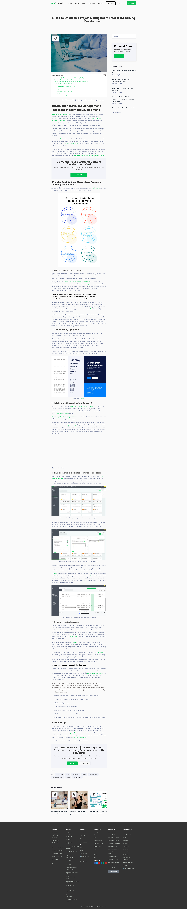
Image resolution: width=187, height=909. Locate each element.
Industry (70, 3)
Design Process (75, 774)
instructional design (93, 774)
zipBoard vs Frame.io (113, 856)
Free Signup (111, 3)
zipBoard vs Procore (113, 868)
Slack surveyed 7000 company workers (63, 417)
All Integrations (97, 832)
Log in (119, 3)
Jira (95, 837)
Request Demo (131, 3)
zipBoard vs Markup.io (113, 862)
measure (75, 642)
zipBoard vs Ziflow (112, 846)
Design (67, 774)
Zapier (95, 854)
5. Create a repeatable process (63, 89)
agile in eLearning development (70, 733)
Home (53, 100)
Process (68, 777)
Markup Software (56, 864)
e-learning (96, 188)
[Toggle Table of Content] (103, 75)
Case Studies (83, 861)
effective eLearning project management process (89, 156)
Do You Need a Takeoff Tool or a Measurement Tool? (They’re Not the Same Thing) (123, 99)
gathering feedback (63, 413)
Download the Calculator (79, 174)
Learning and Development (57, 777)
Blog (58, 100)
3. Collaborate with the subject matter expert (66, 86)
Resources (100, 3)
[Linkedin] (101, 863)
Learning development (58, 139)
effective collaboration (71, 143)
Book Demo (72, 763)
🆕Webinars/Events (84, 856)
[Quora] (106, 863)
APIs (95, 857)
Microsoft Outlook (98, 843)
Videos (81, 850)
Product (77, 3)
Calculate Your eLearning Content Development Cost (67, 79)
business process (59, 774)
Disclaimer (125, 854)
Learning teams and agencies (60, 114)
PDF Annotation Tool (57, 856)
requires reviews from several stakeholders (77, 282)
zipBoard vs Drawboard (114, 843)
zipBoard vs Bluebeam (113, 849)
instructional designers (90, 309)
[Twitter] (97, 863)
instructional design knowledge (67, 425)
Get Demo (119, 56)
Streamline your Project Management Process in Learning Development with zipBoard (73, 95)
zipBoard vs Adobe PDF (114, 865)
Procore (96, 849)
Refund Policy (126, 843)
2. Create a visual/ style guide (63, 84)
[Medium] (103, 863)
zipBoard (54, 573)
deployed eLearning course (95, 673)
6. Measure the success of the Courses (64, 91)
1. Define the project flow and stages (64, 83)
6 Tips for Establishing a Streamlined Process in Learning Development (71, 81)
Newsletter (82, 859)
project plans (74, 636)
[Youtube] (99, 863)
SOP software (100, 652)
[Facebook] (95, 863)
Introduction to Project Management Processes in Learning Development (69, 78)
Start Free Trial (84, 763)
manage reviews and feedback (83, 576)
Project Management (77, 777)
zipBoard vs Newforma (113, 859)
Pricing (84, 3)
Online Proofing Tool (57, 853)
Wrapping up (58, 93)
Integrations (92, 3)
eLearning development (79, 737)
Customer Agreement (128, 862)
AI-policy (125, 865)
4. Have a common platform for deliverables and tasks (68, 88)
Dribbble (82, 398)
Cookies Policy (126, 849)
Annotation (54, 837)
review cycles (87, 284)
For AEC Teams (69, 865)
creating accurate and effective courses (81, 406)
